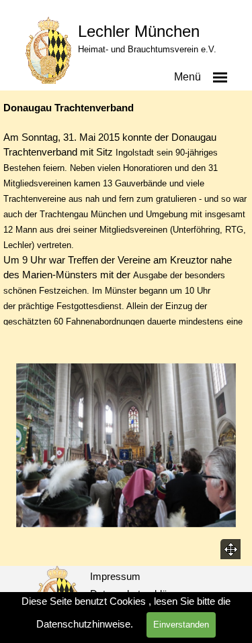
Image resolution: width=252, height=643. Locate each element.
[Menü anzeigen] (220, 77)
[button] (126, 446)
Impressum (115, 576)
